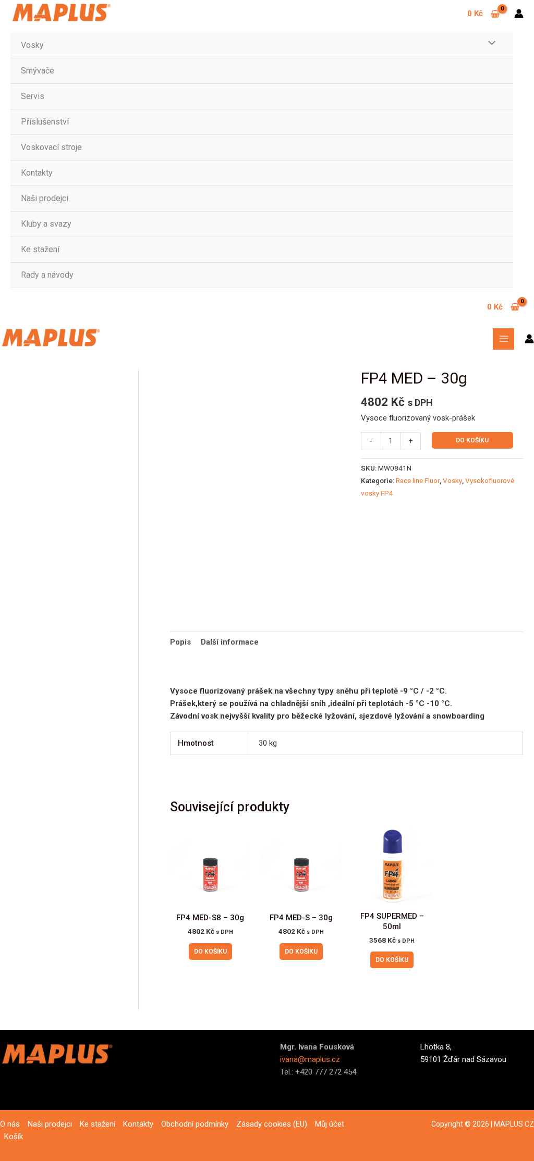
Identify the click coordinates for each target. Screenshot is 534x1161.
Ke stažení (40, 249)
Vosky (32, 45)
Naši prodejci (44, 198)
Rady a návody (47, 275)
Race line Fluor (418, 480)
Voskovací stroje (51, 147)
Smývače (37, 71)
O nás (10, 1124)
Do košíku (472, 440)
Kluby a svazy (46, 224)
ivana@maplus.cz (310, 1059)
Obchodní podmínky (194, 1124)
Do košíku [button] (210, 951)
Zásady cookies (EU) (271, 1124)
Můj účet (329, 1124)
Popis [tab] (180, 642)
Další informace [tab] (230, 642)
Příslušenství (45, 122)
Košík (13, 1136)
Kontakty (37, 173)
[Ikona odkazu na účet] (519, 13)
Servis (32, 96)
